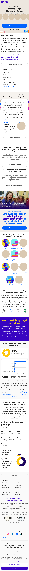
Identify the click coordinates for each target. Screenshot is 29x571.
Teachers (19, 544)
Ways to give (5, 494)
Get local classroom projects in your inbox (14, 538)
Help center (14, 475)
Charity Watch (5, 514)
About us (17, 480)
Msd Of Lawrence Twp (14, 6)
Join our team (18, 485)
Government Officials (14, 548)
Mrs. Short (6, 122)
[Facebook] (17, 534)
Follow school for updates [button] (15, 64)
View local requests (9, 86)
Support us (4, 489)
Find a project (5, 480)
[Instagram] (8, 534)
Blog (16, 489)
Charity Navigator (14, 514)
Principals (7, 546)
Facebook (11, 312)
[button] (4, 311)
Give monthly (5, 482)
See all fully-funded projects (14, 185)
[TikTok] (21, 534)
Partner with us (5, 487)
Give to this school (14, 26)
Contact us (17, 494)
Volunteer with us (6, 492)
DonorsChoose (4, 2)
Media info (17, 492)
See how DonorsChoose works (14, 336)
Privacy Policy (18, 561)
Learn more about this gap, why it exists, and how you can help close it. (15, 394)
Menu (25, 2)
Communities (18, 487)
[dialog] (14, 561)
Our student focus (19, 482)
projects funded (21, 518)
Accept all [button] (14, 568)
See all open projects (14, 165)
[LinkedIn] (12, 534)
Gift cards (4, 485)
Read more (7, 119)
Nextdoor (25, 312)
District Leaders (16, 546)
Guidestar (24, 514)
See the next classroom (14, 137)
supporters (8, 518)
